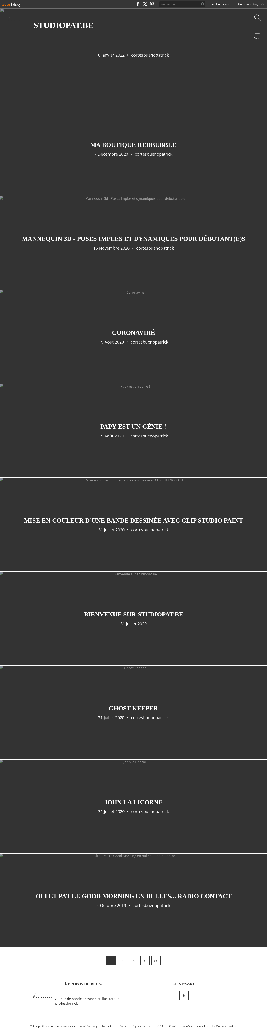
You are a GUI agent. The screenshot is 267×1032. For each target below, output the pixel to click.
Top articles (108, 1026)
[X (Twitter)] (144, 4)
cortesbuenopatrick (59, 1026)
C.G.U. (161, 1026)
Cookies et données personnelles (188, 1026)
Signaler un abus (143, 1026)
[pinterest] (151, 4)
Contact (124, 1026)
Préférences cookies (224, 1026)
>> (156, 961)
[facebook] (138, 4)
